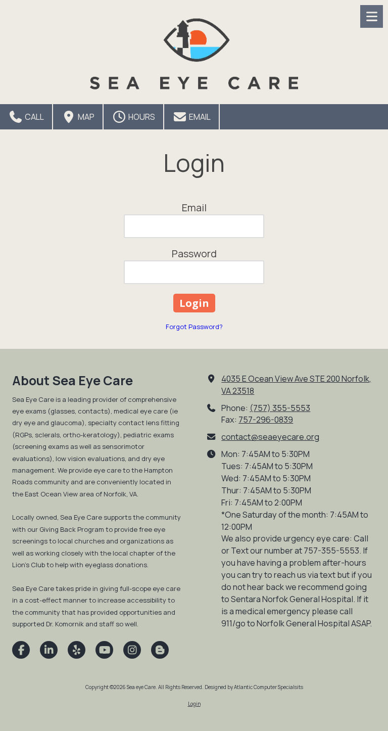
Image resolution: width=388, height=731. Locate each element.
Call (33, 116)
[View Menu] (371, 16)
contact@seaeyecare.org (270, 436)
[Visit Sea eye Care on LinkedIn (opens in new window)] (49, 650)
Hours (141, 116)
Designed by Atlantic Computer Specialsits (254, 687)
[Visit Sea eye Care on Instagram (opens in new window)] (132, 650)
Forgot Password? (194, 326)
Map (85, 116)
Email (199, 116)
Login (194, 703)
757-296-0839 (265, 419)
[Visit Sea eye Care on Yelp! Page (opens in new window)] (76, 650)
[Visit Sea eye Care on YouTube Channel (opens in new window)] (104, 650)
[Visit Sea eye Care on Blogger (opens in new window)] (160, 650)
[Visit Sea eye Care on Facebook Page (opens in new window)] (21, 650)
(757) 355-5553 (280, 408)
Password (194, 253)
